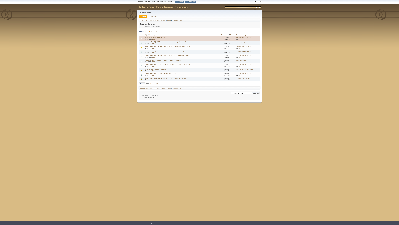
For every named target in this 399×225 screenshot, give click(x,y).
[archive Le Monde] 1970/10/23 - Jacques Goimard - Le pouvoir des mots (165, 78)
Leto (153, 39)
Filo (239, 39)
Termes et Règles (251, 223)
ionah (154, 43)
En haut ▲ (259, 223)
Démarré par (152, 35)
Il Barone (154, 71)
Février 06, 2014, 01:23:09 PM (243, 51)
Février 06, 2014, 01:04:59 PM (243, 55)
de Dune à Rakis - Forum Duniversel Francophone (163, 7)
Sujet (146, 35)
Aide (245, 223)
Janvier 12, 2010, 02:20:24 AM (243, 37)
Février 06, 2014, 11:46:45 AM (243, 78)
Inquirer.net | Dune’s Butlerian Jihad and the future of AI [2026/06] (163, 60)
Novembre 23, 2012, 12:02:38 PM (244, 69)
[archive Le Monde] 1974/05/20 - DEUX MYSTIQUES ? (160, 73)
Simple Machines (156, 223)
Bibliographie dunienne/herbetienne (155, 37)
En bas (141, 31)
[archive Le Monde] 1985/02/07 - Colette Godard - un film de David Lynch (165, 51)
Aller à (228, 93)
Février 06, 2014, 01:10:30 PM (243, 73)
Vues (231, 35)
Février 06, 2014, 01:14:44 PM (243, 42)
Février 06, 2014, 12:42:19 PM (243, 46)
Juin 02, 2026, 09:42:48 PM (243, 60)
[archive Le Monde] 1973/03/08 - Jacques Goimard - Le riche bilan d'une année (167, 55)
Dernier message (241, 35)
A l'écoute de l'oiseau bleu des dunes (155, 69)
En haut (141, 83)
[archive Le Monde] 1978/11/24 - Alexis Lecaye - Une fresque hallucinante (165, 42)
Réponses (224, 35)
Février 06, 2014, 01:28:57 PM (243, 64)
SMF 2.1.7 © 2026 (147, 223)
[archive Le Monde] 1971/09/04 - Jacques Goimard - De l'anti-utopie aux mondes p (168, 46)
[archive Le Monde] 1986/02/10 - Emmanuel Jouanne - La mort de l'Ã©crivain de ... (168, 64)
